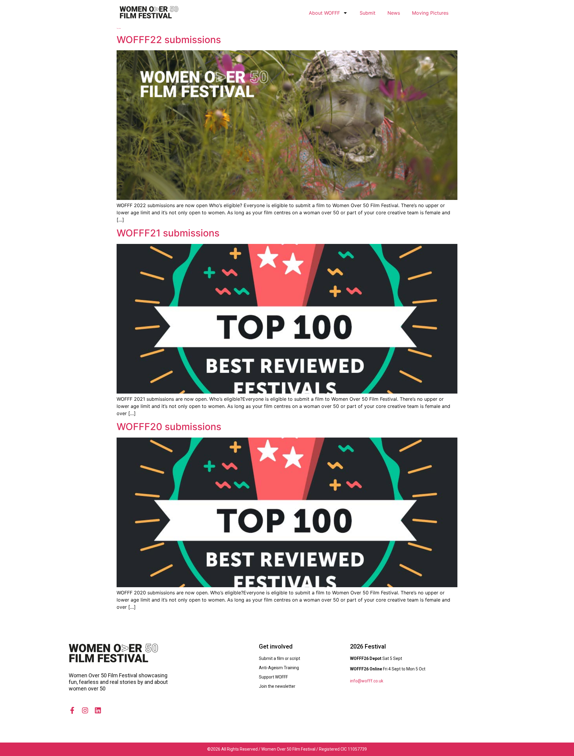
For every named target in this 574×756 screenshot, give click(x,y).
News (393, 13)
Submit (367, 13)
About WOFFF (324, 13)
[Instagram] (85, 710)
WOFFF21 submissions (168, 233)
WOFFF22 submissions (169, 39)
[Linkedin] (97, 710)
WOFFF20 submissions (169, 426)
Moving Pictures (430, 13)
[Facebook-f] (72, 710)
